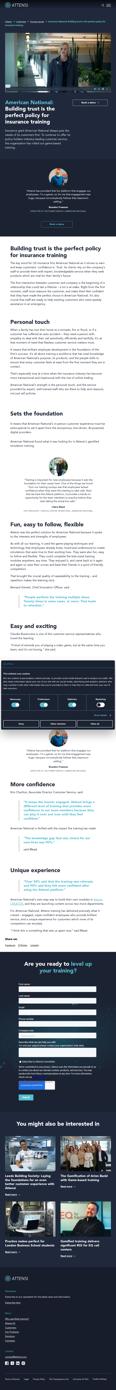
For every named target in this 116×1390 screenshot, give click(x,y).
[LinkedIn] (18, 1363)
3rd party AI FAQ (80, 1379)
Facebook (10, 945)
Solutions (10, 1336)
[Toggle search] (103, 5)
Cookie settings (100, 1379)
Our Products (12, 1332)
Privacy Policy (39, 1379)
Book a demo (88, 103)
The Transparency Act (59, 1379)
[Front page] (16, 7)
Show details (100, 715)
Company (10, 1341)
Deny (21, 724)
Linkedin (34, 945)
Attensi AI (10, 1323)
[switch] (44, 705)
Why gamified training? (17, 1319)
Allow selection (58, 724)
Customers (10, 1328)
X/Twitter (22, 945)
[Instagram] (23, 1363)
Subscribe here (13, 1303)
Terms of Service (12, 1379)
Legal (26, 1379)
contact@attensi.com (16, 1357)
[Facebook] (6, 1363)
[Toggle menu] (108, 5)
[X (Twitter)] (12, 1363)
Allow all (95, 724)
